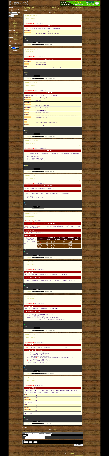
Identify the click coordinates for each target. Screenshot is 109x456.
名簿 (15, 27)
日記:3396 (29, 44)
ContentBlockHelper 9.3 (30, 213)
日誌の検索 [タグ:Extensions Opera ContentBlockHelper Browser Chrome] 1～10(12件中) (53, 8)
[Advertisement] (92, 31)
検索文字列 (25, 435)
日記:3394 (29, 136)
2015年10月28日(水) (29, 178)
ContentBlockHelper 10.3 (31, 15)
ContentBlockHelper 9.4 (34, 150)
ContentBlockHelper (30, 23)
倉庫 (15, 25)
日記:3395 (29, 78)
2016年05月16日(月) (29, 18)
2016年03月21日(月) (29, 143)
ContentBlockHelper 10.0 (34, 92)
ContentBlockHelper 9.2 (34, 223)
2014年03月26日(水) (29, 264)
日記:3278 (29, 373)
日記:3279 (29, 330)
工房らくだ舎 (19, 3)
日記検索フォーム (27, 431)
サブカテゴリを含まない (47, 433)
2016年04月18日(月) (29, 85)
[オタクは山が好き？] (15, 48)
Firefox (26, 38)
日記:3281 (29, 291)
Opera (26, 28)
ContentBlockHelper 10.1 (34, 59)
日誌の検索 (15, 32)
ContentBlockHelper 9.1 (30, 296)
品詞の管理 (15, 39)
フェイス (49, 95)
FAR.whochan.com (79, 455)
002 (52, 12)
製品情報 (15, 22)
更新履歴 (15, 23)
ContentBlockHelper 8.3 (30, 377)
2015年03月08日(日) (29, 216)
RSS (15, 34)
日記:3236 (29, 423)
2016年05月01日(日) (29, 51)
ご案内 (15, 28)
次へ (55, 12)
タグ (23, 438)
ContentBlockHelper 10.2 (34, 25)
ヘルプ (15, 35)
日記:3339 (29, 257)
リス (37, 357)
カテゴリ (24, 433)
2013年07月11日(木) (29, 380)
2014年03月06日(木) (29, 298)
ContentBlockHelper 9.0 (30, 334)
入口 (15, 20)
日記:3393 (29, 171)
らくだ (80, 20)
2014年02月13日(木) (29, 337)
